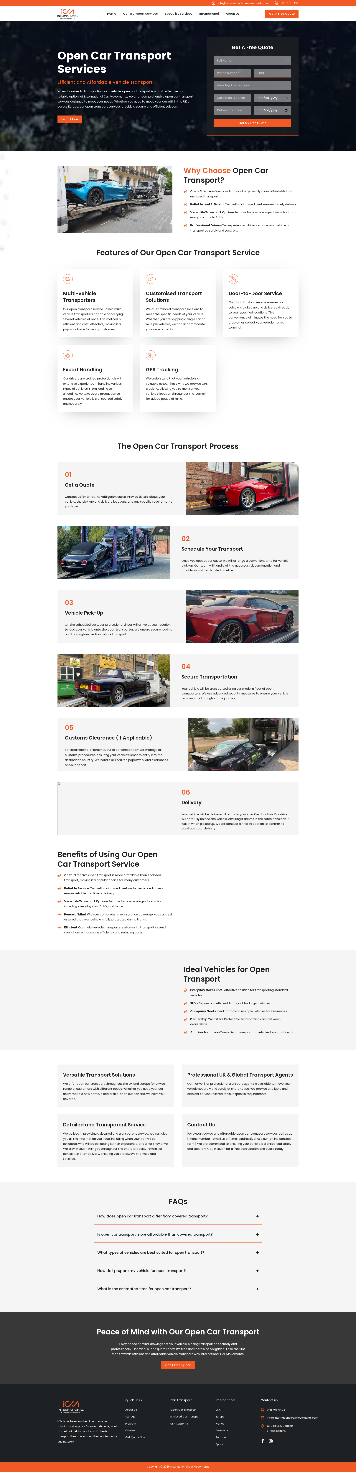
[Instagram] (271, 1441)
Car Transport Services (140, 13)
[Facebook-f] (263, 1441)
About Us (233, 13)
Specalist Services (178, 13)
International (209, 13)
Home (111, 13)
